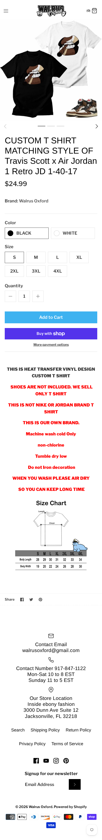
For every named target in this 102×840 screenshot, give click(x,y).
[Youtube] (46, 760)
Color (10, 222)
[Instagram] (56, 760)
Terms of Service (67, 743)
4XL (57, 271)
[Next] (97, 126)
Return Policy (78, 730)
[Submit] (75, 784)
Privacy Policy (32, 743)
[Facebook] (36, 760)
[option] (51, 70)
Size (9, 246)
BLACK (23, 233)
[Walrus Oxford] (51, 11)
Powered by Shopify (70, 807)
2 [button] (51, 126)
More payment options (51, 345)
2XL (14, 271)
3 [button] (60, 126)
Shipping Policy (45, 730)
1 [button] (41, 126)
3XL (36, 271)
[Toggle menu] (6, 11)
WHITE (70, 233)
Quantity (14, 285)
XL (79, 257)
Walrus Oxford (33, 200)
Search (18, 730)
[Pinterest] (66, 760)
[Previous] (5, 126)
